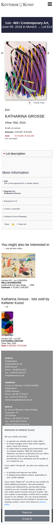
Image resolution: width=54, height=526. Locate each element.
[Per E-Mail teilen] (12, 224)
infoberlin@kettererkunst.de (17, 424)
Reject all (27, 512)
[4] (2, 53)
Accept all (27, 519)
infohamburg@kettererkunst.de (18, 400)
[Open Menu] (49, 4)
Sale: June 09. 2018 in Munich (25, 25)
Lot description (15, 153)
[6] (48, 53)
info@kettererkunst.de (14, 375)
